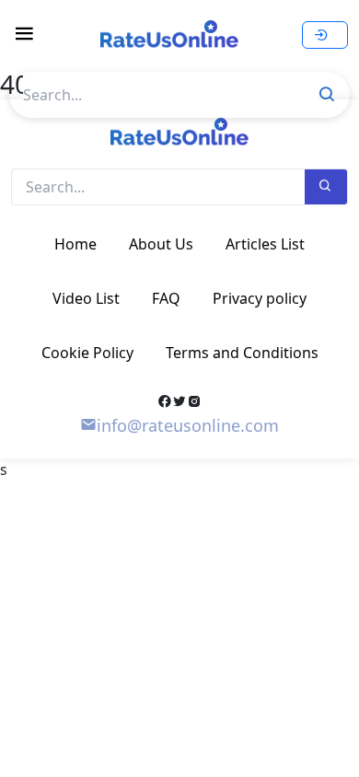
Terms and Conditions (242, 352)
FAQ (166, 298)
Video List (86, 298)
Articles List (265, 244)
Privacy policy (260, 298)
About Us (161, 244)
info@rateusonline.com (188, 425)
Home (75, 244)
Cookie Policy (87, 352)
